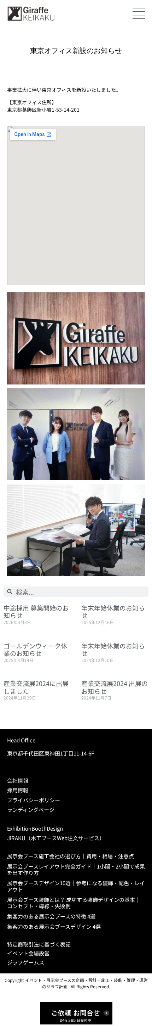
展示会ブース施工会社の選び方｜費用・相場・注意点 (70, 856)
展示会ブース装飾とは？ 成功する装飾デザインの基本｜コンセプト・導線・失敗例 (73, 903)
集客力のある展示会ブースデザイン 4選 (54, 926)
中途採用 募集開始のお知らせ (36, 611)
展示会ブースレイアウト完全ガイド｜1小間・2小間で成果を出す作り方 (76, 869)
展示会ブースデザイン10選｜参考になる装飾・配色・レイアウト (76, 886)
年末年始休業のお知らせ (113, 611)
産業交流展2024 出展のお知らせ (114, 687)
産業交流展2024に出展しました (36, 687)
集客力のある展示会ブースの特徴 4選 (51, 916)
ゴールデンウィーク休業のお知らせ (35, 649)
